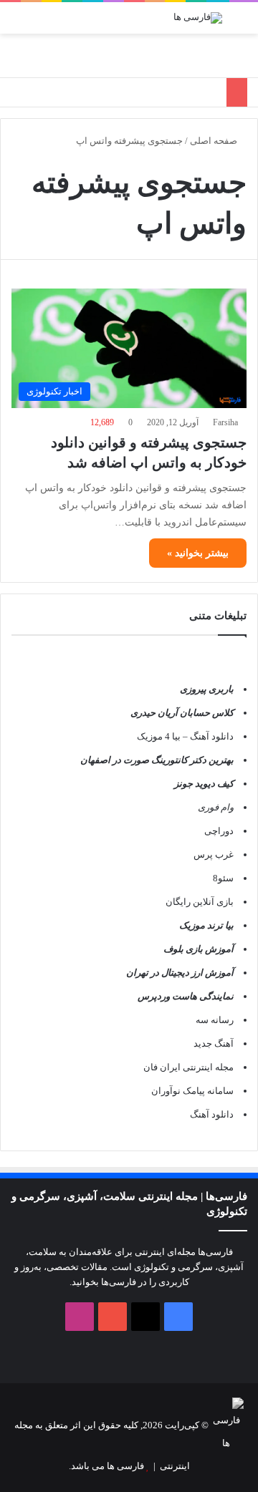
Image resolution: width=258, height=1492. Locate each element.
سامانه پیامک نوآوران (192, 1090)
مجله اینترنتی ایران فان (188, 1067)
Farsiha (225, 422)
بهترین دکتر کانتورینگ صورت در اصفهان (157, 760)
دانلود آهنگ (212, 1114)
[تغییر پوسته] (43, 23)
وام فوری (216, 807)
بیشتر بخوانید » (198, 553)
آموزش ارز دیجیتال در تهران (180, 972)
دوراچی (219, 830)
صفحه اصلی (214, 140)
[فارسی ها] (197, 18)
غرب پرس (214, 854)
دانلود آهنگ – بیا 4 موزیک (185, 736)
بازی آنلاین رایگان (200, 901)
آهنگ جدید (214, 1043)
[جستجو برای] (18, 23)
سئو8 (223, 878)
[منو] (240, 23)
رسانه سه (215, 1019)
